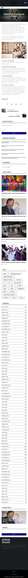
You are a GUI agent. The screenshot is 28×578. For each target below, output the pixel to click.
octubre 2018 (5, 429)
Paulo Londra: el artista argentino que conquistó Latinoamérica (13, 154)
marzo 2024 (5, 312)
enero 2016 (5, 502)
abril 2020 (4, 410)
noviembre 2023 (6, 323)
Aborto (12, 288)
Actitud (21, 297)
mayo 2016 (4, 491)
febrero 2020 (5, 415)
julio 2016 (4, 485)
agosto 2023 (5, 332)
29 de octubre (17, 282)
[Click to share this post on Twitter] (12, 104)
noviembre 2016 (6, 474)
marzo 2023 (5, 343)
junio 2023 (4, 337)
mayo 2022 (4, 371)
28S (9, 282)
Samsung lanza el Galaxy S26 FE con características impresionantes (13, 142)
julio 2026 (4, 309)
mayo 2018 (4, 438)
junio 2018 (4, 435)
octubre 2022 (5, 357)
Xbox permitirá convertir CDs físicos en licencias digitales (13, 146)
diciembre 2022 (6, 351)
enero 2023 (5, 348)
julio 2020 (4, 401)
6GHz (12, 285)
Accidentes (6, 297)
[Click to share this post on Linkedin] (21, 104)
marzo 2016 (5, 496)
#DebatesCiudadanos (8, 276)
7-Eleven (19, 285)
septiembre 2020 (6, 396)
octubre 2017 (5, 457)
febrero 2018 (5, 446)
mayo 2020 (4, 407)
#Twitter (18, 279)
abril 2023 (4, 340)
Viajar (6, 99)
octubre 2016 (5, 477)
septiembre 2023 (6, 329)
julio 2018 (4, 432)
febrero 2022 (5, 379)
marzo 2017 (5, 463)
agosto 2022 (5, 362)
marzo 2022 (5, 376)
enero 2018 (5, 449)
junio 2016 (4, 488)
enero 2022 (5, 382)
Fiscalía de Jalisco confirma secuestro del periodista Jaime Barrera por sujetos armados (13, 520)
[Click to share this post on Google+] (16, 104)
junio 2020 (4, 404)
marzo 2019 (5, 424)
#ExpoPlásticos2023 (7, 279)
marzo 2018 (5, 443)
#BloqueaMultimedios (15, 273)
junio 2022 (4, 368)
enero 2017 (5, 468)
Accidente (12, 291)
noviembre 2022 (6, 354)
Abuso (4, 291)
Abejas (4, 288)
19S (4, 282)
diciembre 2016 (6, 471)
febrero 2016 (5, 499)
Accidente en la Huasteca (9, 294)
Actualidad (5, 512)
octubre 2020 (5, 393)
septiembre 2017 (6, 460)
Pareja (3, 99)
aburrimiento (21, 288)
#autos (5, 273)
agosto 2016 (5, 482)
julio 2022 (4, 365)
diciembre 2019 (6, 421)
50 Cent (5, 285)
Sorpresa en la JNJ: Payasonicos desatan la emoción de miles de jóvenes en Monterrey (14, 158)
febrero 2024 (5, 315)
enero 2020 (5, 418)
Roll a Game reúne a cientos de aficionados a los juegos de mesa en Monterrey (13, 150)
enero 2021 (5, 390)
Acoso (14, 297)
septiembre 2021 (6, 385)
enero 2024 (5, 318)
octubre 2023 (5, 326)
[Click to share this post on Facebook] (7, 104)
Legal (14, 571)
